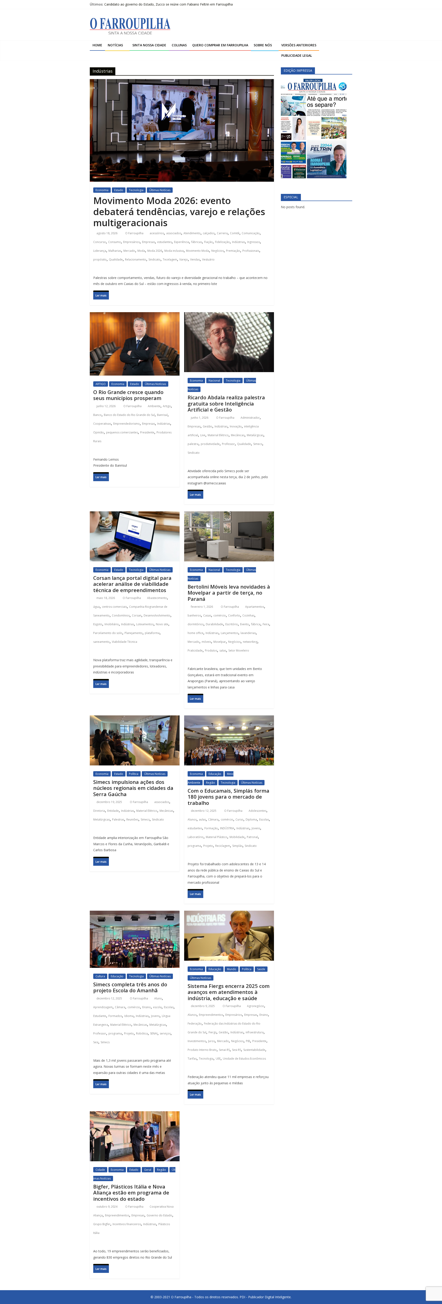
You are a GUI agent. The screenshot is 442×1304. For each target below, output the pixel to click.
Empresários (131, 242)
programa (194, 846)
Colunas (179, 45)
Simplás (237, 846)
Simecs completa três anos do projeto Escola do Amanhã (130, 987)
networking (250, 642)
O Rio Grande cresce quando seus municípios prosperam (128, 394)
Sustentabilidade (254, 1050)
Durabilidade (214, 624)
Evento (244, 624)
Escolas (264, 819)
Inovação (236, 426)
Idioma (129, 1016)
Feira (266, 624)
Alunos (192, 819)
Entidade (113, 811)
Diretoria (99, 811)
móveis (206, 642)
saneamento (101, 642)
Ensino (146, 1007)
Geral (147, 1170)
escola (157, 1007)
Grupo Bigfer (101, 1224)
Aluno (158, 998)
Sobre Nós (263, 45)
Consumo (114, 242)
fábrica (255, 624)
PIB (248, 1041)
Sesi (95, 1042)
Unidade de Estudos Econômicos (244, 1059)
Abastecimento (157, 598)
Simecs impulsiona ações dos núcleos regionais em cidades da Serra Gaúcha (133, 787)
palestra (193, 444)
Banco (97, 415)
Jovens (256, 828)
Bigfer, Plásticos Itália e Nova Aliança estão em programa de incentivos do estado (131, 1192)
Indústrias (238, 242)
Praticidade (195, 650)
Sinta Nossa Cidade (149, 45)
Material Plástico (216, 837)
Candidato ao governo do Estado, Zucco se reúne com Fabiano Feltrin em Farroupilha (168, 5)
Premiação (233, 251)
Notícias (115, 45)
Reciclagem (222, 846)
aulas (202, 819)
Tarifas (192, 1059)
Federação (195, 1023)
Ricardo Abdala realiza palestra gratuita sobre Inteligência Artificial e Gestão (226, 403)
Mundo (231, 969)
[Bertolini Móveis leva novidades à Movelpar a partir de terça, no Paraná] (229, 516)
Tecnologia (136, 190)
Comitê (234, 233)
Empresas (148, 242)
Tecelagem (170, 259)
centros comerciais (114, 607)
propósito (100, 259)
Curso (239, 819)
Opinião (98, 432)
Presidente (147, 432)
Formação (211, 828)
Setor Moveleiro (238, 650)
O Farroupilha (134, 233)
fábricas (196, 242)
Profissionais (250, 251)
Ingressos (253, 242)
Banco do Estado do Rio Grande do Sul (129, 415)
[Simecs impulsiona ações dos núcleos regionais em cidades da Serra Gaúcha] (135, 720)
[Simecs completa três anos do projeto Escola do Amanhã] (135, 915)
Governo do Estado (159, 1215)
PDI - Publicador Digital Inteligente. (265, 1297)
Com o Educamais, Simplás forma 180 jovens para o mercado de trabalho (228, 796)
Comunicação (251, 233)
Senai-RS (224, 1050)
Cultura (100, 976)
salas (222, 650)
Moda (141, 251)
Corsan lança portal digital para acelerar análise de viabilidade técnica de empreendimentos (132, 583)
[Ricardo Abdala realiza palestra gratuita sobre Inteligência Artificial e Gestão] (229, 316)
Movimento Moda (197, 251)
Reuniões (132, 819)
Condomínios (121, 615)
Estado (118, 190)
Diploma (251, 819)
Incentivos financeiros (127, 1224)
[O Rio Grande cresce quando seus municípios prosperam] (135, 316)
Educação (215, 774)
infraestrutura (255, 1032)
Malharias (114, 251)
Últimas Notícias (159, 190)
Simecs (257, 444)
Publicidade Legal (296, 55)
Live (202, 435)
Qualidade (116, 259)
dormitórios (196, 624)
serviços (165, 1033)
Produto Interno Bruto (202, 1050)
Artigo (167, 406)
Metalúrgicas (255, 435)
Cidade (100, 1170)
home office (195, 633)
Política (133, 774)
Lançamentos (229, 633)
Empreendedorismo (126, 424)
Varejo (183, 259)
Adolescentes (257, 811)
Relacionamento (135, 259)
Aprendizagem (103, 1007)
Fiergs (212, 1032)
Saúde (261, 969)
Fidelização (222, 242)
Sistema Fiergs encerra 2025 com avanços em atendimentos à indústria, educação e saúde (229, 992)
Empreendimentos (211, 1015)
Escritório (231, 624)
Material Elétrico (218, 435)
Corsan (136, 615)
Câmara (213, 819)
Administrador (250, 418)
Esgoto (97, 624)
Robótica (142, 1033)
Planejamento (133, 633)
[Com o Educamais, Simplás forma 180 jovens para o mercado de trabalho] (229, 720)
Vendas (195, 259)
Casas (207, 615)
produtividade (210, 444)
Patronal (252, 837)
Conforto (234, 615)
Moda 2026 (154, 251)
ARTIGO (101, 384)
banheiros (194, 615)
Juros (211, 1041)
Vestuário (208, 259)
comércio (219, 615)
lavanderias (248, 633)
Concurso (99, 242)
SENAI (153, 1033)
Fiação (208, 242)
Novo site (162, 624)
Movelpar (219, 642)
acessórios (157, 233)
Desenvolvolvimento (157, 615)
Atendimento (192, 233)
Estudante (99, 1016)
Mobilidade (237, 837)
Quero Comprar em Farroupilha (220, 45)
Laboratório (196, 837)
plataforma (152, 633)
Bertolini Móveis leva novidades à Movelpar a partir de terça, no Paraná (229, 592)
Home (97, 45)
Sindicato (154, 259)
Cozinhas (248, 615)
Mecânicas (237, 435)
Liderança (99, 251)
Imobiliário (112, 624)
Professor (228, 444)
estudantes (164, 242)
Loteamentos (145, 624)
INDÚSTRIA (227, 828)
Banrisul (162, 415)
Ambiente (154, 406)
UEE (218, 1059)
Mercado (129, 251)
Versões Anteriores (298, 45)
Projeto (208, 846)
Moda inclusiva (174, 251)
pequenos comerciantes (122, 432)
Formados (115, 1016)
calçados (209, 233)
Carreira (222, 233)
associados (173, 233)
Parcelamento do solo (107, 633)
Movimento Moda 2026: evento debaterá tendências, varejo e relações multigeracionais (179, 211)
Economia (102, 190)
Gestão (207, 426)
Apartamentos (254, 607)
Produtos (211, 650)
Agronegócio (255, 1006)
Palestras (118, 819)
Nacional (214, 380)
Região (210, 783)
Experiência (181, 242)
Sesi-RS (236, 1050)
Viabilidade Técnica (124, 642)
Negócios (217, 251)
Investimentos (197, 1041)
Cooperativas (102, 424)
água (96, 607)
